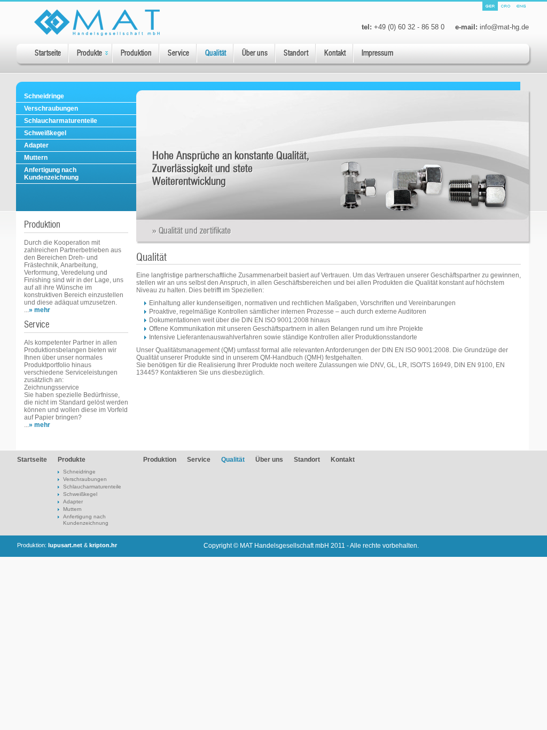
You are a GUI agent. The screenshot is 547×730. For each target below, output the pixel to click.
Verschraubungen (51, 108)
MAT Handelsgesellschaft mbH (284, 545)
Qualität (215, 53)
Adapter (36, 145)
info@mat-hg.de (504, 27)
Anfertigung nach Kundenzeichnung (51, 173)
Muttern (36, 157)
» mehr (39, 310)
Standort (296, 53)
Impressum (377, 53)
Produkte (89, 53)
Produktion (136, 53)
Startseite (48, 53)
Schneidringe (44, 96)
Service (178, 53)
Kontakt (335, 53)
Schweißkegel (45, 133)
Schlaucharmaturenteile (60, 121)
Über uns (255, 53)
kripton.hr (103, 545)
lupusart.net (65, 545)
